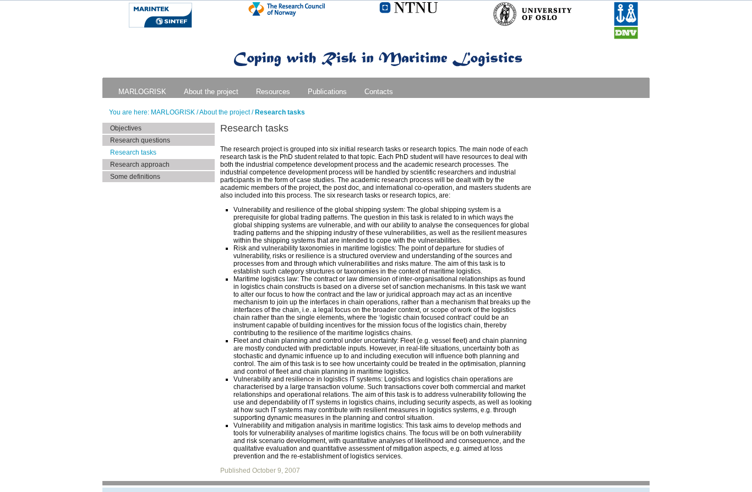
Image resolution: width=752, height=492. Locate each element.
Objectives (125, 128)
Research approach (140, 164)
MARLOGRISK (142, 92)
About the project (211, 92)
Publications (327, 92)
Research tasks (280, 112)
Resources (273, 92)
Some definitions (135, 177)
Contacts (378, 92)
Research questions (140, 140)
